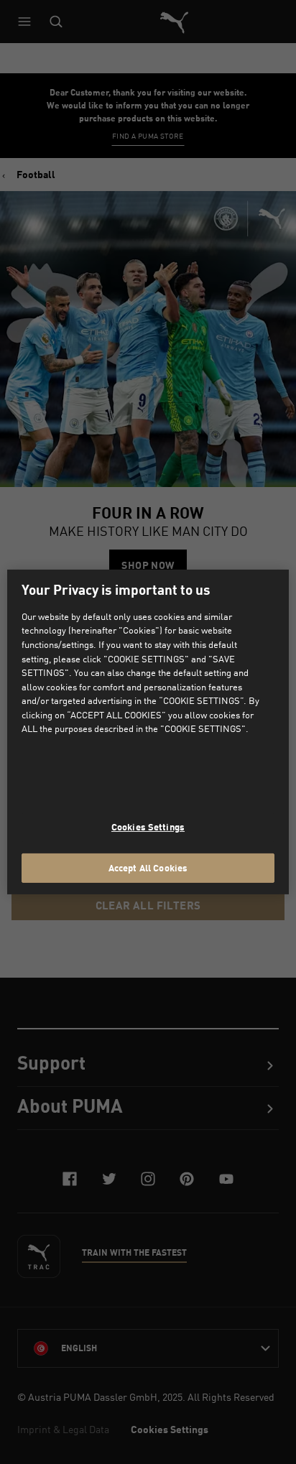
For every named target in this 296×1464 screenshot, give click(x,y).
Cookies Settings (148, 827)
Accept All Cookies (148, 867)
